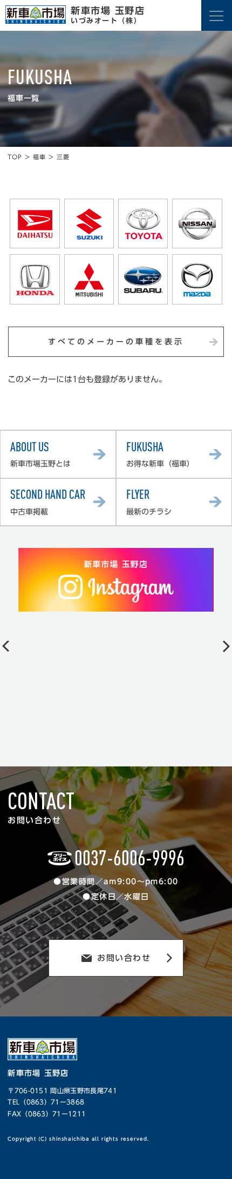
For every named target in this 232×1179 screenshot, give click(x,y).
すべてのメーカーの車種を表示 (115, 341)
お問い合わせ (124, 958)
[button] (5, 646)
